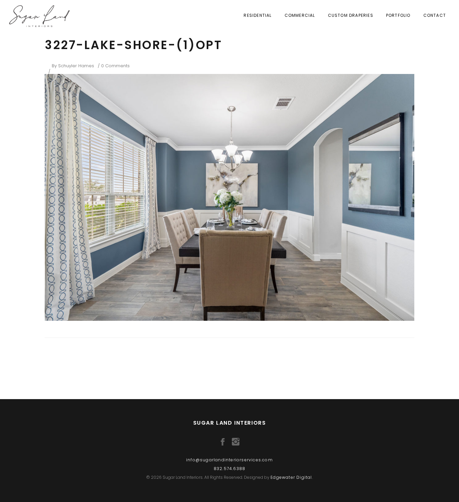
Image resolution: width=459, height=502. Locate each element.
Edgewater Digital (291, 477)
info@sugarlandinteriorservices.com (229, 460)
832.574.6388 (229, 468)
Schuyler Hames (76, 66)
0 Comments (115, 66)
